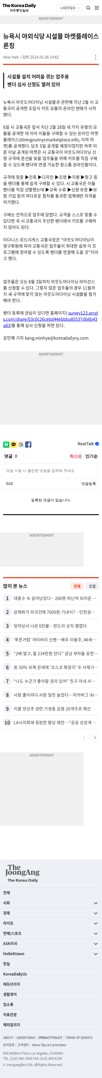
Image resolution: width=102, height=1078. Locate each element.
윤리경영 (8, 1045)
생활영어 (10, 994)
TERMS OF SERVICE (79, 1037)
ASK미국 (10, 943)
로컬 (92, 586)
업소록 (8, 1004)
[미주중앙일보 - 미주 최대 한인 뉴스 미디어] (19, 8)
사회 (6, 902)
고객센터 (23, 1045)
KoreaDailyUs (15, 973)
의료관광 (10, 1014)
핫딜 (6, 963)
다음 (94, 738)
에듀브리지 (11, 984)
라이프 (8, 923)
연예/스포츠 (12, 933)
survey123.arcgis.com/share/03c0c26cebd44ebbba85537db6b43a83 (50, 319)
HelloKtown (13, 953)
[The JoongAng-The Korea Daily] (22, 873)
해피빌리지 (11, 1024)
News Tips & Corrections (49, 1045)
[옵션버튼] (96, 57)
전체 (77, 586)
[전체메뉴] (97, 8)
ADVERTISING (25, 1037)
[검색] (88, 8)
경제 (6, 912)
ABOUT (8, 1037)
